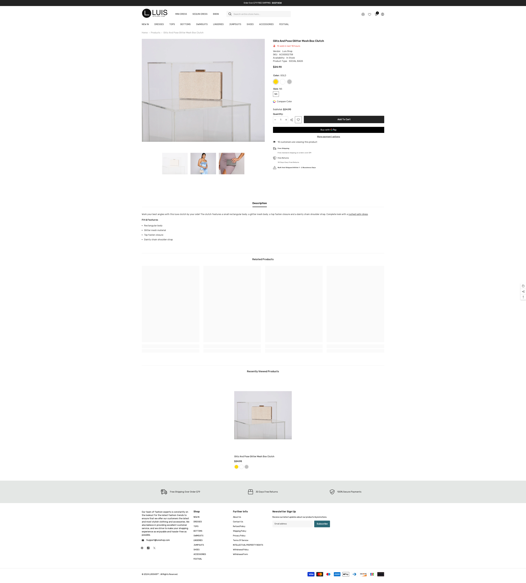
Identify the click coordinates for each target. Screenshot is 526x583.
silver (246, 467)
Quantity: (278, 114)
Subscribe (322, 524)
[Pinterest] (142, 548)
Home (145, 32)
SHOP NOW (277, 3)
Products (155, 32)
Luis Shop (287, 51)
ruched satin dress (358, 214)
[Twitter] (154, 548)
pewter (241, 467)
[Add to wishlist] (298, 119)
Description (259, 203)
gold (236, 467)
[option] (203, 90)
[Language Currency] (382, 14)
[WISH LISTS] (369, 14)
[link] (170, 346)
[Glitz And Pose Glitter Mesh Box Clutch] (263, 415)
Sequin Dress (200, 14)
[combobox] (261, 14)
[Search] (258, 14)
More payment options (328, 136)
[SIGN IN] (363, 14)
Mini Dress (181, 14)
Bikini (216, 14)
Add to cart (343, 119)
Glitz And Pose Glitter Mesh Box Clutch (254, 456)
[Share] (292, 120)
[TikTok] (148, 548)
